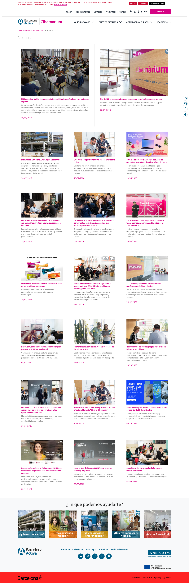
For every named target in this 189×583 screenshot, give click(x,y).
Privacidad (103, 549)
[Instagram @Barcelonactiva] (135, 11)
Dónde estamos (83, 11)
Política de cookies (119, 549)
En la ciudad (78, 549)
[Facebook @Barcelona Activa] (142, 11)
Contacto (98, 11)
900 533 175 (161, 553)
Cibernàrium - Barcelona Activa (30, 30)
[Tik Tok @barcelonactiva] (138, 11)
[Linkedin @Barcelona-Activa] (131, 11)
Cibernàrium (51, 21)
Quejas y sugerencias (162, 577)
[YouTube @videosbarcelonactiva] (145, 11)
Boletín (68, 11)
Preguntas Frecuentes (115, 11)
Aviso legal (91, 549)
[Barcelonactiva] (27, 22)
